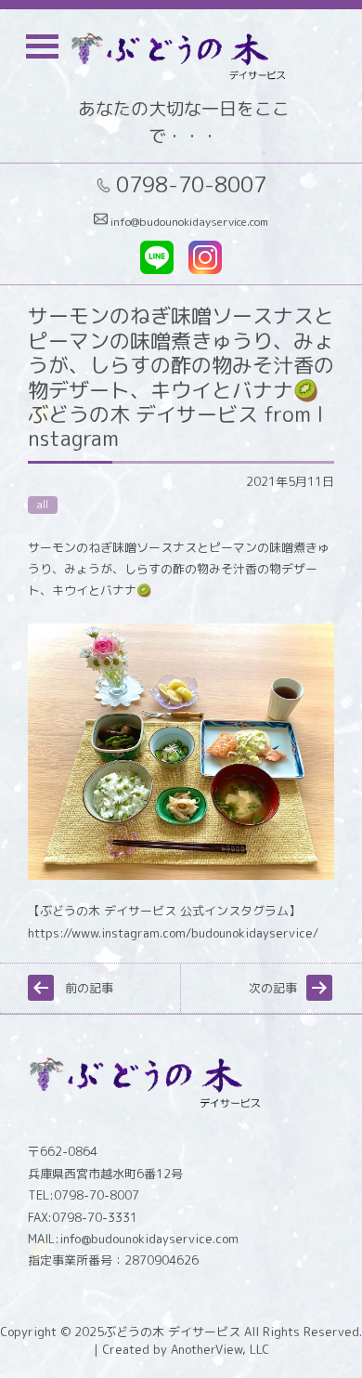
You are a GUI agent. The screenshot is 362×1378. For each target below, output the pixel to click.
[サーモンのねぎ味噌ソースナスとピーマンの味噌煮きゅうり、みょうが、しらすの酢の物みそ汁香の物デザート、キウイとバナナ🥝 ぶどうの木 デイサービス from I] (181, 875)
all (42, 504)
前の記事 (89, 987)
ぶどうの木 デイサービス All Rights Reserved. (233, 1331)
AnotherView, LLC (218, 1349)
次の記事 (273, 987)
